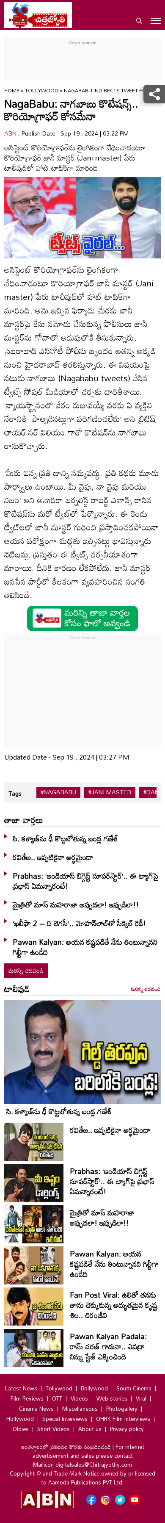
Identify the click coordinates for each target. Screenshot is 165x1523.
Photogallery (122, 1408)
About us (90, 1428)
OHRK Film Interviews (123, 1418)
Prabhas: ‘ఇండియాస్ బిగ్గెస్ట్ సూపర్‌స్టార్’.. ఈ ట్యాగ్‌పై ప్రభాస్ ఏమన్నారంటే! (85, 880)
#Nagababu (58, 792)
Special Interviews (65, 1418)
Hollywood (20, 1418)
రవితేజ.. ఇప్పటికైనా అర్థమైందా (53, 857)
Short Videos (53, 1428)
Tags (15, 793)
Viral (141, 1398)
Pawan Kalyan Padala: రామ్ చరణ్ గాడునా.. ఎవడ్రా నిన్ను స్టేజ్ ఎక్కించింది (108, 1346)
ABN (11, 133)
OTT (57, 1398)
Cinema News (36, 1408)
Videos (79, 1398)
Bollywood (94, 1388)
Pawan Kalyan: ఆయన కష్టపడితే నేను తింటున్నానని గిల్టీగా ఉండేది (85, 947)
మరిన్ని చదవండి (26, 970)
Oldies (21, 1428)
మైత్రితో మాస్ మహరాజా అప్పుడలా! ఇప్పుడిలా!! (76, 904)
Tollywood (42, 90)
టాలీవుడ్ (17, 989)
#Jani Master (109, 792)
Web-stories (111, 1398)
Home (11, 90)
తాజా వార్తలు (23, 820)
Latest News (21, 1388)
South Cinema (133, 1388)
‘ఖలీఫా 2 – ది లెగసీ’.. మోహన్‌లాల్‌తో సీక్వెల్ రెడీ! (79, 923)
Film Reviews (27, 1398)
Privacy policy (127, 1428)
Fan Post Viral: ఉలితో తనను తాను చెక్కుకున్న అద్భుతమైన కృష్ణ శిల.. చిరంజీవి (113, 1305)
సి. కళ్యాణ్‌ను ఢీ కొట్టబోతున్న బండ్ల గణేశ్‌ (65, 838)
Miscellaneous (80, 1408)
